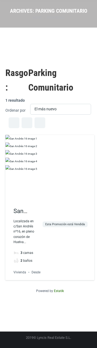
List (27, 122)
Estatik (59, 291)
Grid (14, 122)
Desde (36, 272)
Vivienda (19, 272)
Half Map (39, 122)
